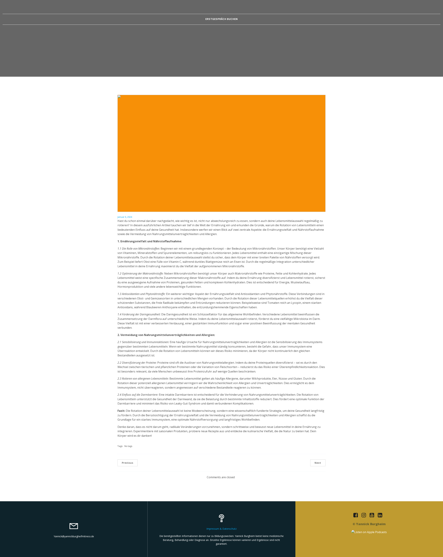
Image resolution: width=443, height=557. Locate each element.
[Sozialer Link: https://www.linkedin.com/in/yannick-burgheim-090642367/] (381, 515)
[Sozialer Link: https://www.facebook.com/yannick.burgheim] (357, 515)
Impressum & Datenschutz (221, 528)
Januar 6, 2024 (124, 216)
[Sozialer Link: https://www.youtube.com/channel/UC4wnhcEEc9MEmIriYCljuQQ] (373, 515)
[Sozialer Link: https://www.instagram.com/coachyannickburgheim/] (365, 515)
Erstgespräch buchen (221, 19)
